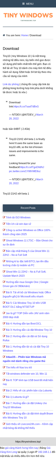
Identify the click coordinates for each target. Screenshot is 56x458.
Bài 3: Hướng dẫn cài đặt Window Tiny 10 (29, 330)
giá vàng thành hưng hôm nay (22, 448)
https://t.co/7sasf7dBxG (26, 106)
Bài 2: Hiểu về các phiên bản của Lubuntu (29, 390)
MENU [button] (30, 4)
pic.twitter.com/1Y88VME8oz (25, 171)
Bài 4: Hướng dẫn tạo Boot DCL (23, 323)
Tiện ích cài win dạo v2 (18, 224)
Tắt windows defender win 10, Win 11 (26, 373)
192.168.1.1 (44, 452)
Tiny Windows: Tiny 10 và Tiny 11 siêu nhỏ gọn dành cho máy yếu (28, 16)
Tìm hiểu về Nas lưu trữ (19, 367)
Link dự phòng (11, 84)
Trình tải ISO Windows (18, 217)
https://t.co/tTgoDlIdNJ (32, 167)
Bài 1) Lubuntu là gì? (17, 397)
